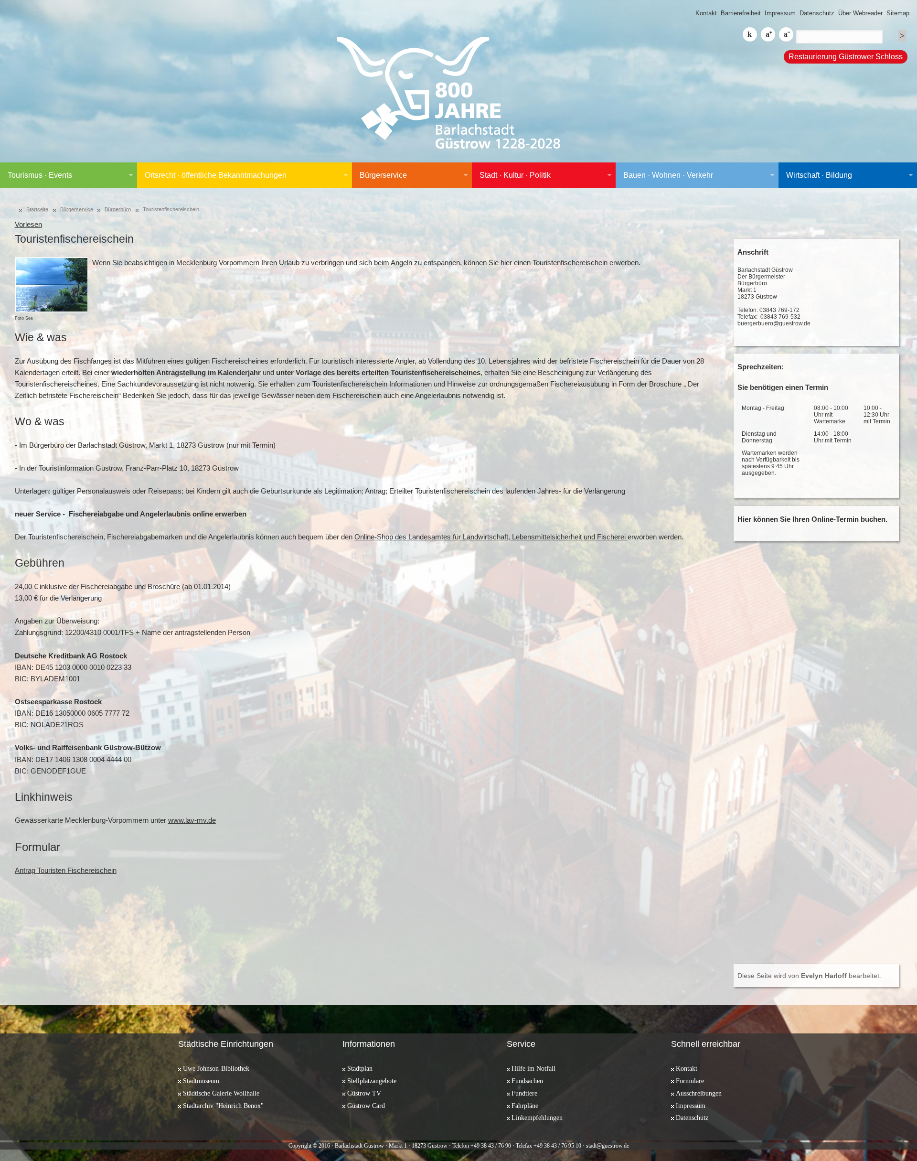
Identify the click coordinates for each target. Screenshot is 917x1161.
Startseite (37, 209)
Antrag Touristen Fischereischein (66, 870)
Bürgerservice (383, 175)
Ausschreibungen (699, 1093)
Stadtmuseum (201, 1081)
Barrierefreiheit (741, 13)
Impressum (780, 13)
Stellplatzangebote (371, 1081)
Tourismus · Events (40, 175)
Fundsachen (527, 1081)
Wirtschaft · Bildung (819, 175)
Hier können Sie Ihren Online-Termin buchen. (812, 519)
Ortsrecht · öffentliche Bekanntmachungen (216, 175)
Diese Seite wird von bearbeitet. (809, 975)
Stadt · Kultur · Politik (515, 175)
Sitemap (897, 13)
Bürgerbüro (118, 209)
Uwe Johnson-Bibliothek (216, 1068)
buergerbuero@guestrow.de (773, 323)
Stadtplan (360, 1068)
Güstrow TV (364, 1093)
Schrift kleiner (786, 34)
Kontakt (706, 13)
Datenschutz (817, 13)
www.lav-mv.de (192, 820)
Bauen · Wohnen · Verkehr (668, 175)
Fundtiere (524, 1093)
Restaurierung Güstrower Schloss (846, 57)
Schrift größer (768, 34)
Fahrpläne (525, 1105)
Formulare (690, 1081)
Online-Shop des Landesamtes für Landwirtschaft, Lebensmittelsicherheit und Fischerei (491, 537)
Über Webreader (860, 13)
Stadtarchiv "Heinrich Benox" (223, 1105)
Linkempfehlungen (537, 1117)
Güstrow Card (366, 1105)
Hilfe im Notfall (533, 1068)
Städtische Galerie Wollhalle (221, 1093)
